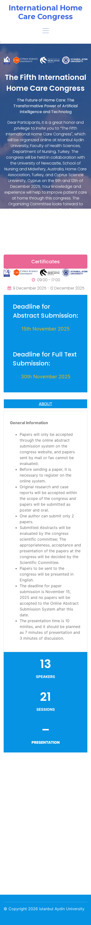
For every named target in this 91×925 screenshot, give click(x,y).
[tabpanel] (45, 531)
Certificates (45, 261)
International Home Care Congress (46, 12)
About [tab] (45, 403)
